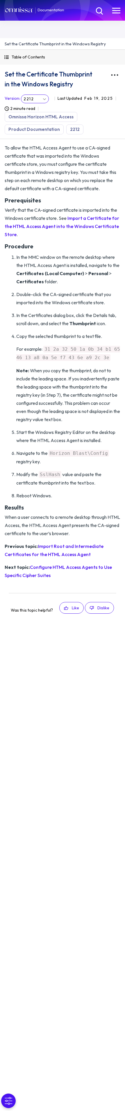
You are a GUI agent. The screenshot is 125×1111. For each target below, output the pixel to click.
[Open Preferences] (8, 1101)
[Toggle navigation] (116, 10)
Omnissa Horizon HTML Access (41, 117)
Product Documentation (34, 129)
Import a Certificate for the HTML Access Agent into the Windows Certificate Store (62, 226)
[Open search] (99, 10)
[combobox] (35, 99)
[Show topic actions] (114, 75)
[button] (62, 57)
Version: (12, 98)
